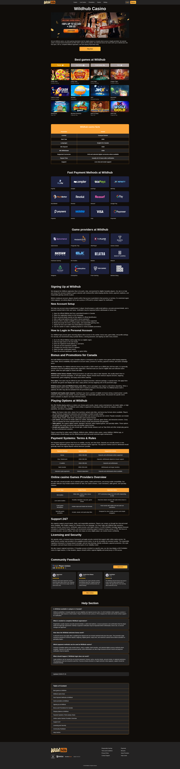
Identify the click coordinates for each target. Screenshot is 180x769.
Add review (120, 566)
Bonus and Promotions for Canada (63, 708)
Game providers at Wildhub (61, 701)
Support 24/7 (57, 722)
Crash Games (98, 65)
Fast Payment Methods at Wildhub (63, 697)
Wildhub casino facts (59, 694)
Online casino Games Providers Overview (65, 718)
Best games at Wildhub (59, 690)
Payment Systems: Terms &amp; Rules (64, 715)
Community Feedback (59, 729)
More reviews (90, 592)
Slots (118, 65)
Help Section (56, 732)
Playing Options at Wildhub (60, 711)
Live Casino (79, 65)
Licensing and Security (59, 725)
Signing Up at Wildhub (59, 704)
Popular (59, 65)
